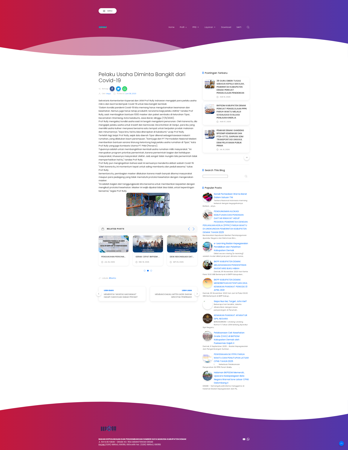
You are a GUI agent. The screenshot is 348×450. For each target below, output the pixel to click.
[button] (112, 88)
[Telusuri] (248, 27)
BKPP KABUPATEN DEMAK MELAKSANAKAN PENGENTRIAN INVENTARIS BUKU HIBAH (230, 265)
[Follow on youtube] (244, 439)
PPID (194, 27)
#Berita (112, 278)
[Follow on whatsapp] (248, 439)
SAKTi (239, 27)
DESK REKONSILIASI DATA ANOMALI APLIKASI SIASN (194, 256)
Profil (182, 27)
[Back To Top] (341, 443)
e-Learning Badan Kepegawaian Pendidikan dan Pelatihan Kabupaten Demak (231, 247)
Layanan (209, 27)
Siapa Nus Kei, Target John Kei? (230, 301)
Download (226, 27)
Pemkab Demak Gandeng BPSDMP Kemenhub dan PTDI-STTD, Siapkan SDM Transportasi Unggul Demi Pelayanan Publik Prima (230, 138)
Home (171, 27)
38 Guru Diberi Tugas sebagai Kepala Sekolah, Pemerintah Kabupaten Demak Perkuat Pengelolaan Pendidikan (230, 87)
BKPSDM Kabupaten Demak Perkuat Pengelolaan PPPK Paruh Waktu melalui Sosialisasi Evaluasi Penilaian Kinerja (232, 111)
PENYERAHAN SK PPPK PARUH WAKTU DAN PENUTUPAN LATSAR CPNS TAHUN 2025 (231, 358)
